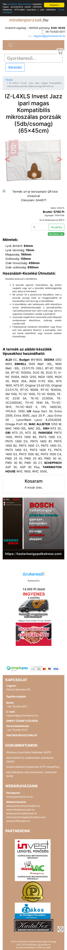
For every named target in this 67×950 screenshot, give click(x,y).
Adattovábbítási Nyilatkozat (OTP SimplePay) (33, 766)
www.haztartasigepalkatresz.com (25, 817)
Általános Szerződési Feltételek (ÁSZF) (28, 752)
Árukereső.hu (33, 581)
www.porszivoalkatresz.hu (21, 813)
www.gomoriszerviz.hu (19, 796)
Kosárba (56, 227)
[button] (7, 160)
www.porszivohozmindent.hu (23, 805)
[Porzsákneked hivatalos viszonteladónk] (33, 891)
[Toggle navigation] (11, 45)
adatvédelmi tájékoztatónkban (19, 4)
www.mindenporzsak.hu (20, 809)
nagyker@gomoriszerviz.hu (49, 35)
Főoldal (9, 79)
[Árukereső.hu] (33, 575)
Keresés (15, 67)
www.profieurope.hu (18, 820)
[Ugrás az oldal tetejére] (60, 929)
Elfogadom (54, 5)
